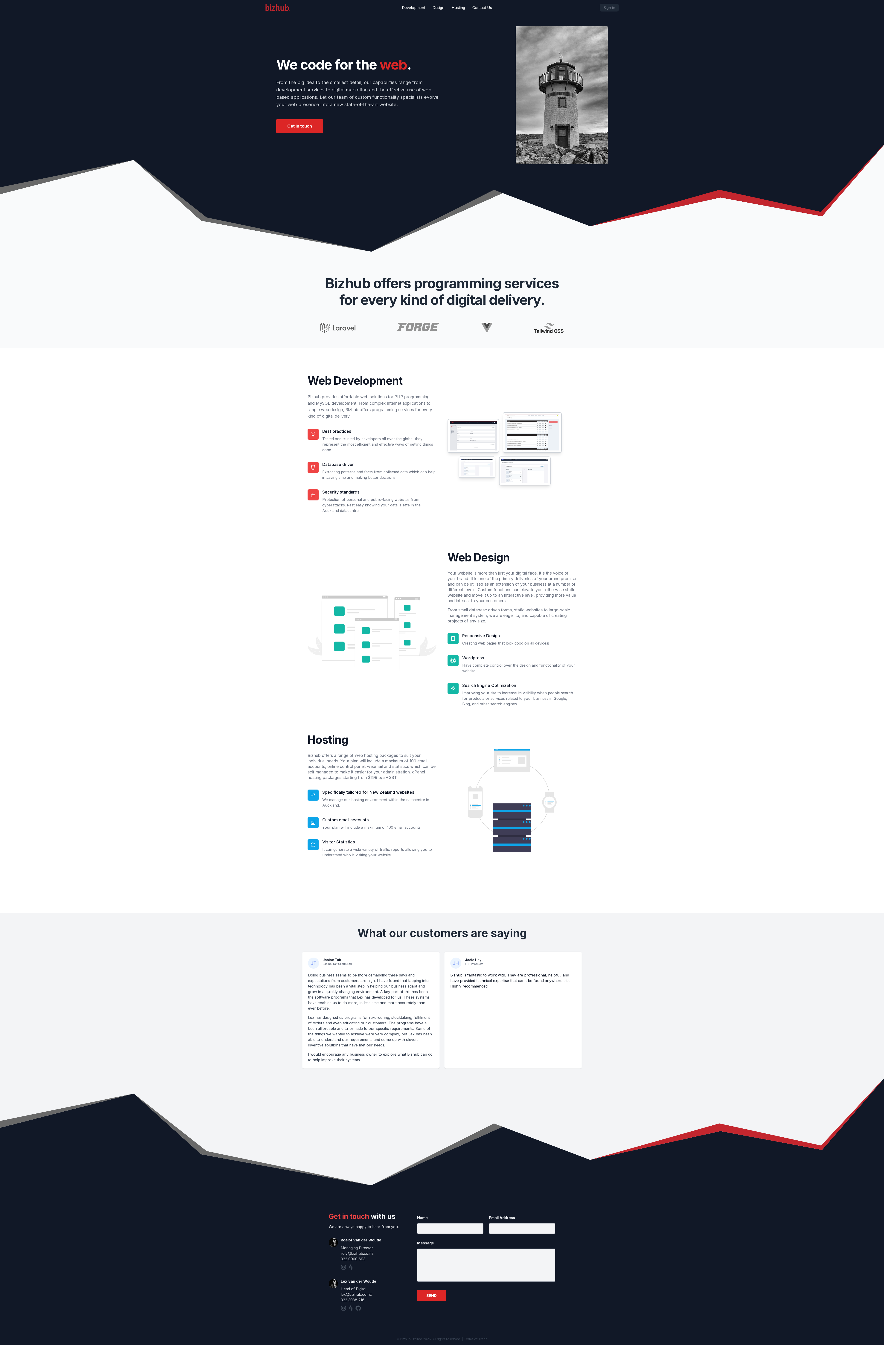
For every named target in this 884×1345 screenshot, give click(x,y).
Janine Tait (332, 960)
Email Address (502, 1218)
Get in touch (299, 126)
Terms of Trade (476, 1339)
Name (422, 1218)
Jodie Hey (473, 960)
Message (425, 1243)
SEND (431, 1295)
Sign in (609, 7)
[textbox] (486, 1265)
